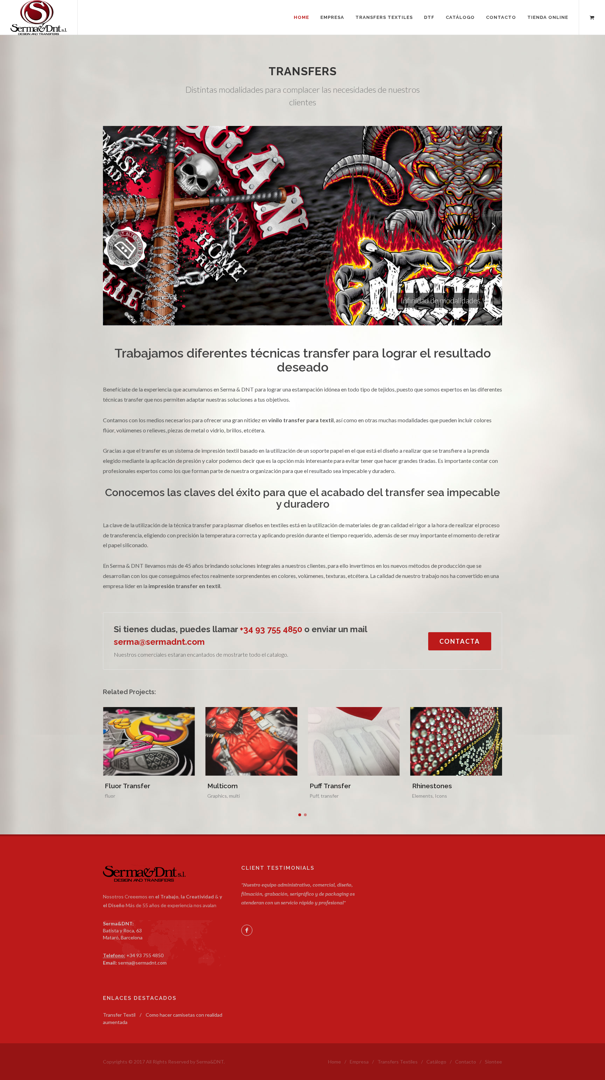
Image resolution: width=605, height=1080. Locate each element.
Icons (339, 796)
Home (334, 1062)
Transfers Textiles (397, 1062)
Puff (211, 796)
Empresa (359, 1062)
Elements (320, 796)
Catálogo (436, 1062)
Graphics (115, 796)
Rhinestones (330, 786)
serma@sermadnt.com (159, 642)
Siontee (493, 1062)
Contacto (465, 1062)
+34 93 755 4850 (271, 629)
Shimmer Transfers (442, 786)
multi (132, 796)
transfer (227, 796)
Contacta (459, 641)
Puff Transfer (228, 786)
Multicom (120, 786)
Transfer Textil (119, 1015)
